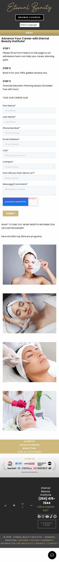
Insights (40, 543)
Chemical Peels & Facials (16, 289)
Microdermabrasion (13, 386)
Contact (52, 543)
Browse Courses (29, 17)
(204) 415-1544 (46, 500)
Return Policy (26, 543)
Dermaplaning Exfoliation (16, 337)
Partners (23, 540)
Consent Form (47, 524)
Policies (35, 540)
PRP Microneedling (13, 435)
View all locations (29, 451)
